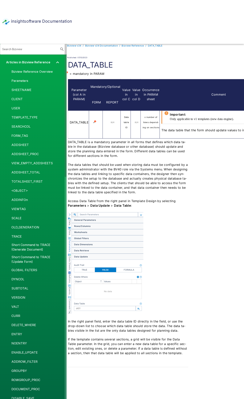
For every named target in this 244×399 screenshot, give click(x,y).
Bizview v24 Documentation (101, 45)
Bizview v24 (74, 45)
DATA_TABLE (155, 45)
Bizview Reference (133, 45)
